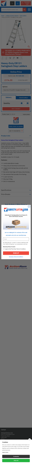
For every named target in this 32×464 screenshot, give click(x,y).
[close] (29, 439)
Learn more (5, 452)
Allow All (16, 460)
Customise (16, 456)
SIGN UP (16, 253)
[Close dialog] (29, 206)
